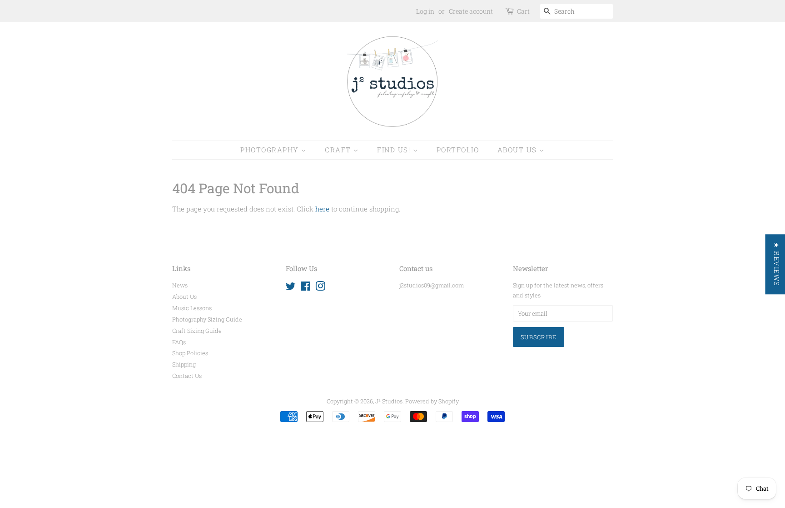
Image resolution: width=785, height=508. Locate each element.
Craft (339, 149)
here (322, 208)
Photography (270, 149)
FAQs (179, 342)
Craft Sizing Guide (197, 330)
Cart (523, 11)
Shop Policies (190, 353)
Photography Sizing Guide (207, 319)
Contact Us (187, 375)
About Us (518, 149)
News (180, 285)
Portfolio (458, 149)
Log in (425, 11)
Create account (471, 11)
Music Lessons (192, 308)
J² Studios (388, 401)
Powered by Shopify (432, 401)
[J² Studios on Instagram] (320, 288)
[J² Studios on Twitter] (291, 288)
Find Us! (395, 149)
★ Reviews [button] (776, 264)
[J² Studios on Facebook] (305, 288)
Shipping (184, 364)
